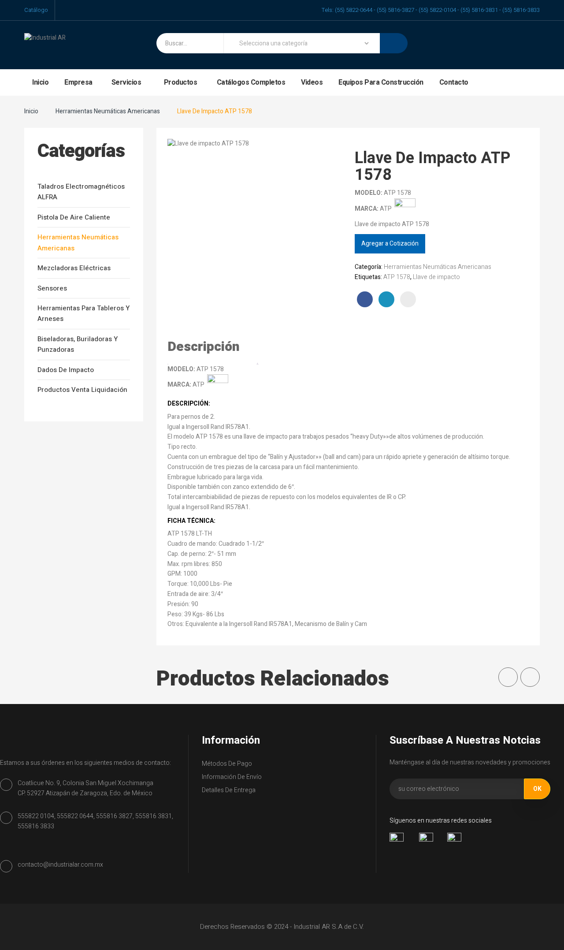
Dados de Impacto (65, 370)
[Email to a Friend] (408, 299)
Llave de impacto (436, 277)
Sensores (52, 288)
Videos (312, 82)
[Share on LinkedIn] (386, 299)
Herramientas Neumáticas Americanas (108, 111)
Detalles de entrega (229, 790)
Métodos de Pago (227, 763)
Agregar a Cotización (390, 243)
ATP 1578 (396, 277)
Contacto (453, 82)
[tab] (212, 347)
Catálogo (36, 10)
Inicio (40, 82)
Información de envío (232, 777)
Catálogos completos (251, 82)
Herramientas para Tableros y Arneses (83, 313)
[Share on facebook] (365, 299)
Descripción (203, 347)
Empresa (78, 82)
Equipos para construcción (380, 82)
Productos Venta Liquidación (82, 390)
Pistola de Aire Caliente (73, 217)
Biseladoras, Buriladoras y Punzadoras (77, 344)
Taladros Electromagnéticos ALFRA (81, 192)
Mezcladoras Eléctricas (74, 268)
